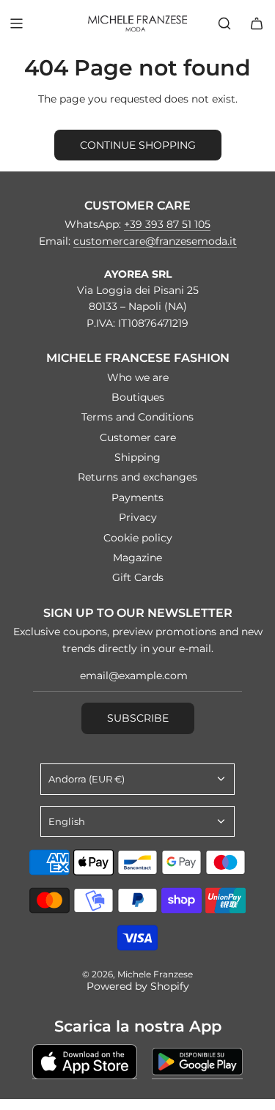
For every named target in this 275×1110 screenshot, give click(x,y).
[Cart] (257, 23)
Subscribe (138, 718)
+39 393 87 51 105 (167, 224)
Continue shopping (138, 145)
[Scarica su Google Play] (197, 1061)
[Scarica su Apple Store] (85, 1061)
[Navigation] (16, 23)
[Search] (224, 23)
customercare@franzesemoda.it (155, 241)
